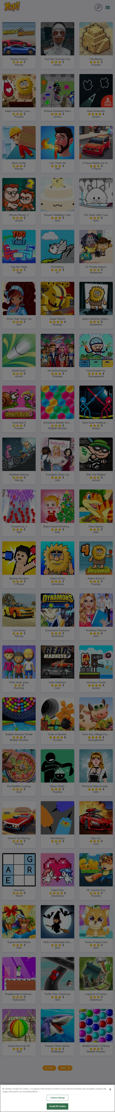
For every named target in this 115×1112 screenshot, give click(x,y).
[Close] (110, 1089)
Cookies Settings (57, 1098)
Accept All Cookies (57, 1106)
